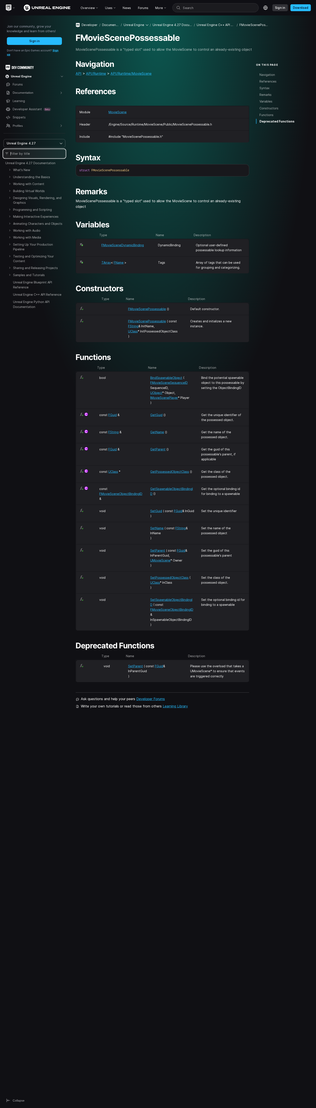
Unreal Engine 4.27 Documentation (30, 163)
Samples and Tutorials (29, 275)
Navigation (267, 74)
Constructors (268, 108)
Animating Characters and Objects (37, 223)
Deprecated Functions (277, 121)
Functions (266, 114)
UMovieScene (160, 560)
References (267, 81)
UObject (156, 393)
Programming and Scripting (32, 209)
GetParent (158, 449)
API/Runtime (96, 73)
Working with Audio (26, 230)
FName (119, 262)
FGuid (112, 415)
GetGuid (156, 415)
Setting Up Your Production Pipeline (33, 247)
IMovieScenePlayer (164, 397)
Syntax (264, 88)
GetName (157, 432)
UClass (133, 331)
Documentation (110, 25)
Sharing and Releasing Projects (35, 268)
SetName (157, 528)
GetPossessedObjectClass (169, 471)
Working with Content (28, 184)
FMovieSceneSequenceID (169, 382)
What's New (21, 170)
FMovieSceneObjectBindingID (120, 494)
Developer (90, 25)
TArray (106, 262)
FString (133, 326)
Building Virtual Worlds (29, 191)
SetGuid (156, 511)
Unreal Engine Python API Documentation (31, 304)
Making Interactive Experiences (35, 216)
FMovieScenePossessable (147, 309)
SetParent (157, 550)
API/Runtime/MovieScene (131, 73)
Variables (265, 101)
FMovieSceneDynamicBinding (122, 245)
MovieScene (118, 112)
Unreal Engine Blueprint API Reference (32, 284)
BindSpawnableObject (166, 378)
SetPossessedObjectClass (169, 577)
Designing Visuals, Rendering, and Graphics (37, 200)
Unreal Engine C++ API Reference (37, 294)
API (78, 73)
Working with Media (27, 237)
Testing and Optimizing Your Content (33, 258)
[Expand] (9, 169)
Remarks (265, 94)
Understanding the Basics (31, 177)
